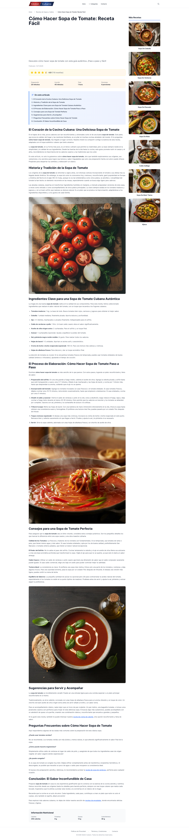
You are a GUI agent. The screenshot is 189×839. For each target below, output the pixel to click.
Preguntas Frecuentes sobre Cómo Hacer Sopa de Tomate (55, 118)
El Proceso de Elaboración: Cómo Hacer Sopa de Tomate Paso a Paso (59, 108)
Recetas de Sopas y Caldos (45, 12)
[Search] (158, 4)
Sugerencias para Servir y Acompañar (47, 115)
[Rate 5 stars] (46, 72)
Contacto (104, 4)
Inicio (84, 4)
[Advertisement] (77, 42)
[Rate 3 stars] (39, 72)
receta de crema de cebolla (83, 717)
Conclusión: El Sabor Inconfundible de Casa (50, 121)
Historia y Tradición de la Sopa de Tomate (49, 102)
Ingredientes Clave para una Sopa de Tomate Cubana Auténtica (57, 105)
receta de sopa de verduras (95, 770)
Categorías (94, 4)
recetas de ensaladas (93, 800)
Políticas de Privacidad (78, 831)
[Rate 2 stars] (35, 72)
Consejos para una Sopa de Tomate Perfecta (50, 112)
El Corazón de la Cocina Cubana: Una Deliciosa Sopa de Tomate (57, 99)
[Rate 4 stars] (42, 72)
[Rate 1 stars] (32, 72)
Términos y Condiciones (99, 831)
